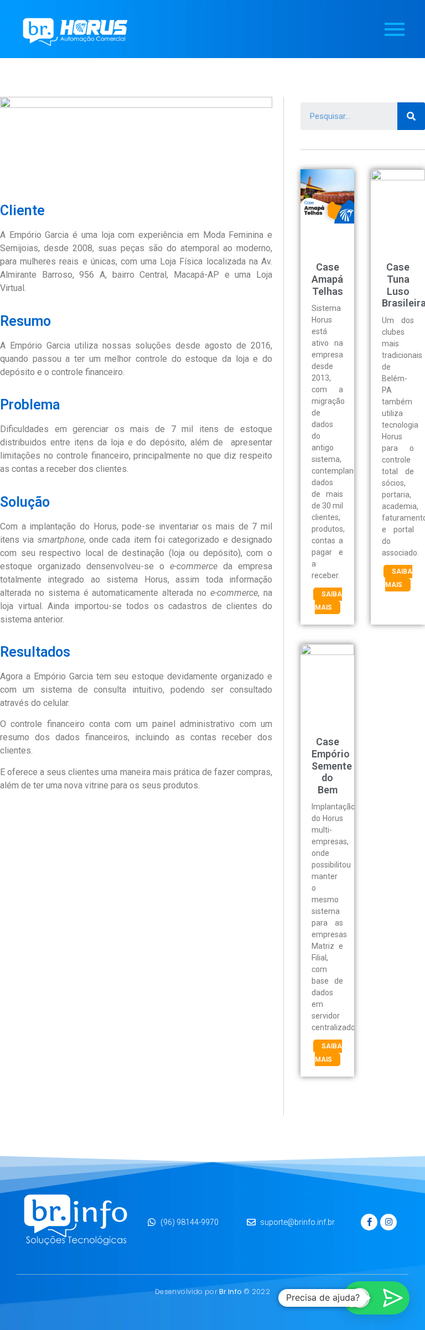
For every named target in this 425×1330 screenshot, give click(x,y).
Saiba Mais (328, 600)
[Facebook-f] (369, 1222)
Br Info (230, 1291)
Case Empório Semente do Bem (332, 765)
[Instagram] (388, 1222)
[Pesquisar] (411, 116)
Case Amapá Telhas (327, 279)
